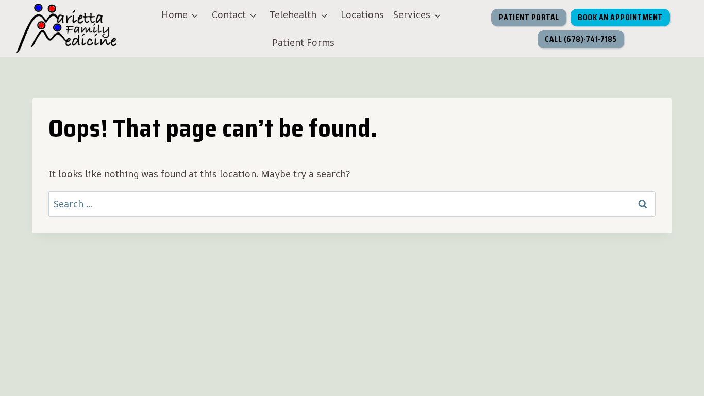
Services (411, 14)
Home (174, 14)
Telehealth (293, 14)
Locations (362, 14)
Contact (229, 14)
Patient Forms (303, 42)
